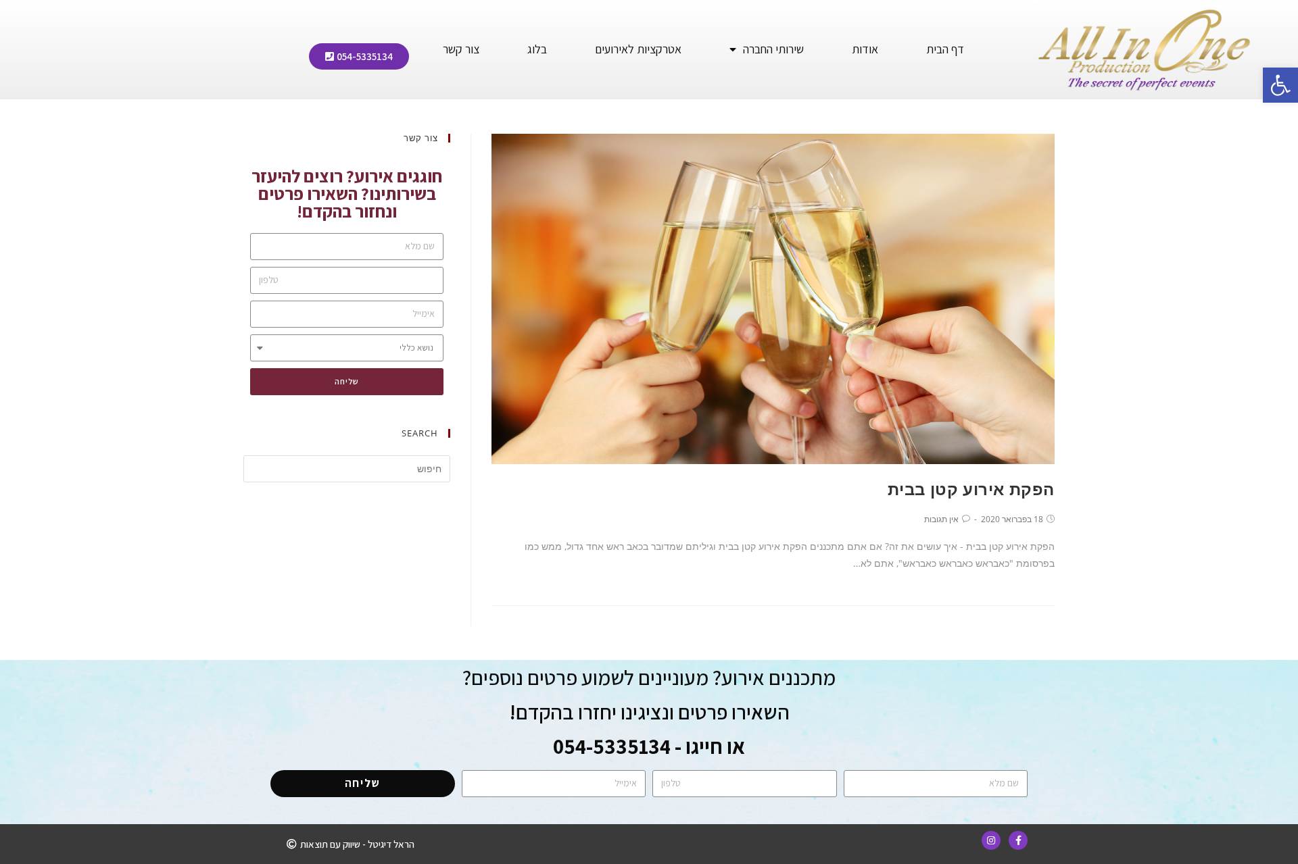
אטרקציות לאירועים (638, 49)
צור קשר (461, 49)
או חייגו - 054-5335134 (649, 746)
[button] (359, 56)
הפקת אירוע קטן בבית (971, 489)
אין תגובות (941, 519)
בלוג (537, 49)
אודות (865, 49)
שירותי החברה (773, 49)
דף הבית (945, 49)
